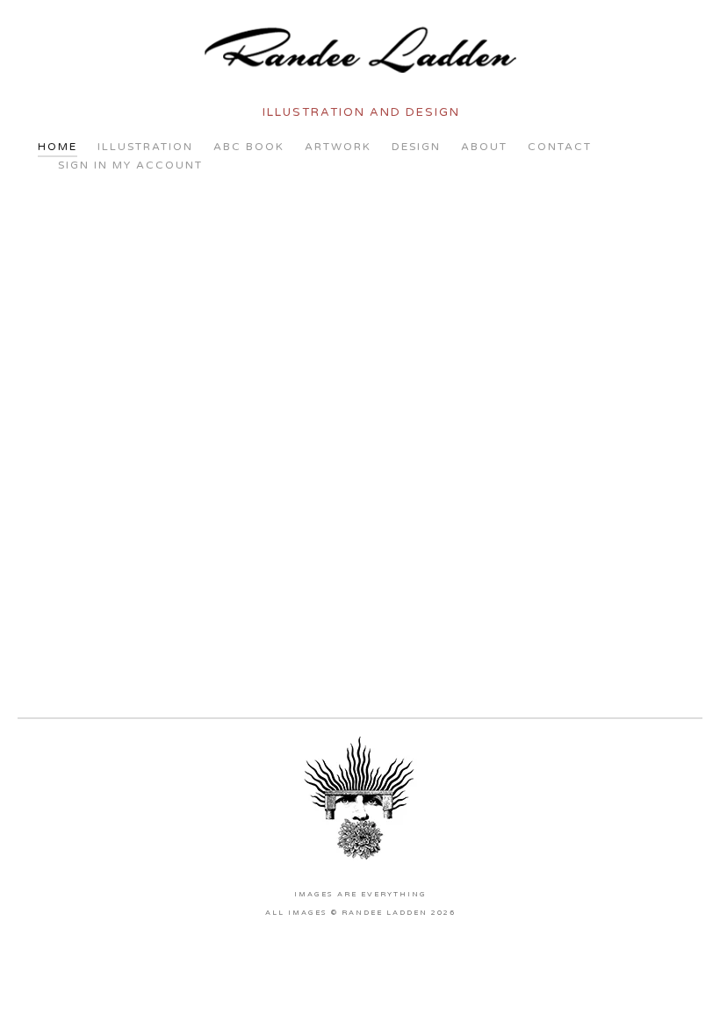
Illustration (145, 146)
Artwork (338, 146)
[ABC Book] (297, 262)
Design (416, 146)
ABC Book (248, 146)
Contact (560, 146)
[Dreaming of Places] (172, 387)
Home (57, 146)
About (484, 146)
